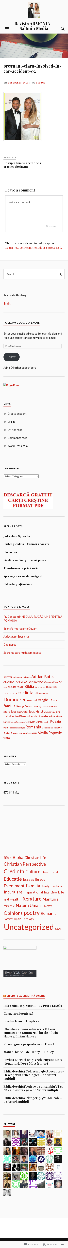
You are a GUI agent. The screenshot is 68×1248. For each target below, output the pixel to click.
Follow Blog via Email (21, 322)
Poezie (55, 721)
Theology (28, 919)
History (56, 886)
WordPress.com (17, 446)
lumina (6, 721)
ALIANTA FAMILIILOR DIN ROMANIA (24, 681)
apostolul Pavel (52, 682)
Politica (7, 727)
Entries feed (14, 429)
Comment (51, 226)
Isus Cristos (22, 712)
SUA (60, 728)
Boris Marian (40, 687)
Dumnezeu (15, 699)
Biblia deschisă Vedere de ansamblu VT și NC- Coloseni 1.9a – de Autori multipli (33, 1088)
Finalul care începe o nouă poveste (25, 560)
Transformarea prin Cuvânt (21, 568)
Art (60, 681)
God (35, 706)
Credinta (14, 871)
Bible (21, 687)
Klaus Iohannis (28, 716)
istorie (6, 711)
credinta (25, 692)
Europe (40, 879)
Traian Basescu (11, 733)
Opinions (13, 913)
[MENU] (6, 28)
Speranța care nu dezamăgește (23, 576)
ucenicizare (26, 733)
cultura (38, 693)
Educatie (13, 879)
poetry (47, 722)
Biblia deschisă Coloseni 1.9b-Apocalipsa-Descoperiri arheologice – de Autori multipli (33, 1075)
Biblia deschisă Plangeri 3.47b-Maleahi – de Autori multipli (32, 1100)
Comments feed (17, 438)
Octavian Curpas (34, 721)
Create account (17, 413)
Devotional (49, 872)
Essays (28, 879)
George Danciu (24, 706)
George (40, 83)
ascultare (13, 686)
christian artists (10, 693)
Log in (11, 421)
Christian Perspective (25, 864)
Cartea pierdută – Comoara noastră (26, 544)
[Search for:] (34, 274)
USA (35, 733)
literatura (44, 716)
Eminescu (31, 700)
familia (9, 705)
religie (22, 727)
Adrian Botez (42, 676)
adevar (7, 677)
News (48, 906)
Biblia (29, 686)
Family (45, 886)
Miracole (9, 906)
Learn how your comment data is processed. (33, 247)
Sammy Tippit (12, 919)
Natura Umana (29, 905)
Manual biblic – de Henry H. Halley (28, 1052)
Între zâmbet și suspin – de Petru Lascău (32, 1005)
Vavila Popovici (50, 733)
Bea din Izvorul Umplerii (21, 1021)
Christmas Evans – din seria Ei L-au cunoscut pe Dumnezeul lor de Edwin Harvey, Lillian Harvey (30, 1032)
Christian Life (35, 857)
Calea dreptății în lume (18, 584)
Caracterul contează (18, 1013)
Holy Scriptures (44, 706)
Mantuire (50, 899)
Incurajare (13, 892)
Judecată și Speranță (16, 536)
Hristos (54, 706)
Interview (50, 892)
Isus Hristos (38, 711)
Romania (33, 727)
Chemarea (10, 552)
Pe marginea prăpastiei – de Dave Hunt (32, 1044)
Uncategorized (29, 926)
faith (55, 700)
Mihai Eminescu (18, 722)
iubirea (50, 712)
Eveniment (14, 885)
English (7, 303)
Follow (11, 357)
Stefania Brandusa (50, 727)
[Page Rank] (11, 385)
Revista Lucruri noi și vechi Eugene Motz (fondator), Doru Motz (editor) (32, 1061)
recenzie (15, 728)
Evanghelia (44, 700)
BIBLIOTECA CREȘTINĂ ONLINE (26, 996)
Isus (14, 711)
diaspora (46, 693)
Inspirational (33, 892)
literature (56, 716)
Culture (32, 871)
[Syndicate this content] (4, 996)
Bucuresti (51, 686)
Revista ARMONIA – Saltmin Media (34, 26)
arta (5, 687)
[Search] (59, 28)
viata (6, 737)
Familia (33, 885)
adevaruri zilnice (22, 677)
